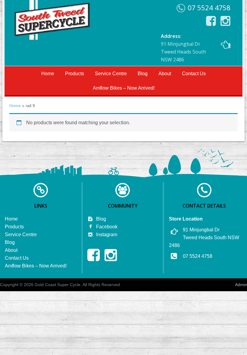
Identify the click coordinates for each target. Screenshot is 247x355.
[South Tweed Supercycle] (52, 38)
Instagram (106, 234)
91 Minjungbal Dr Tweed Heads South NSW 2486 (183, 48)
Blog (143, 73)
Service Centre (111, 73)
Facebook (106, 226)
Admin (241, 284)
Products (74, 73)
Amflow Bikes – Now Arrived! (124, 88)
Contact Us (194, 73)
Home (47, 73)
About (164, 73)
